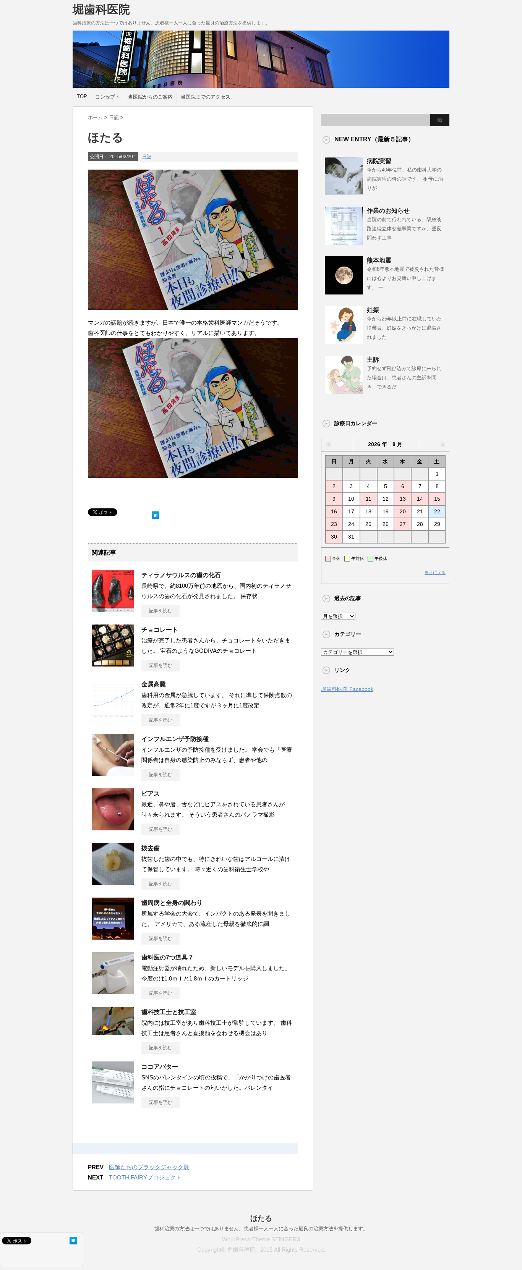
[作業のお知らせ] (344, 242)
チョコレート (159, 629)
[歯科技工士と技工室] (113, 1032)
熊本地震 (379, 260)
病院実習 (379, 161)
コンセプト (107, 97)
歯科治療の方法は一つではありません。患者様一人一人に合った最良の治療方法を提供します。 (261, 1228)
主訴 (373, 359)
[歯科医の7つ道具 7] (113, 991)
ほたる (261, 1218)
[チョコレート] (113, 663)
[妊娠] (344, 341)
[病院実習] (344, 192)
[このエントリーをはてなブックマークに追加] (155, 513)
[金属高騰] (113, 718)
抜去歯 (150, 848)
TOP (82, 96)
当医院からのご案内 (150, 97)
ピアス (150, 793)
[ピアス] (113, 827)
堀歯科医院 (101, 9)
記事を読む (160, 610)
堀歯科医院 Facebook (347, 689)
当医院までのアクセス (205, 97)
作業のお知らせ (388, 210)
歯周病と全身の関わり (172, 903)
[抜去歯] (113, 882)
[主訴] (344, 391)
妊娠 (373, 310)
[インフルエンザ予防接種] (113, 773)
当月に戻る (435, 572)
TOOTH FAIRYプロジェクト (145, 1177)
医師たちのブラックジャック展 (149, 1167)
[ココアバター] (113, 1100)
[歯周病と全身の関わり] (113, 936)
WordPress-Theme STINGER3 (261, 1239)
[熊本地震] (344, 291)
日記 (146, 156)
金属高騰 (153, 684)
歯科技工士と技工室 (168, 1012)
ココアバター (159, 1066)
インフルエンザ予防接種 (175, 739)
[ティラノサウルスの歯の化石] (113, 609)
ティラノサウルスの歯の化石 (181, 575)
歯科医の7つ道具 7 (167, 957)
